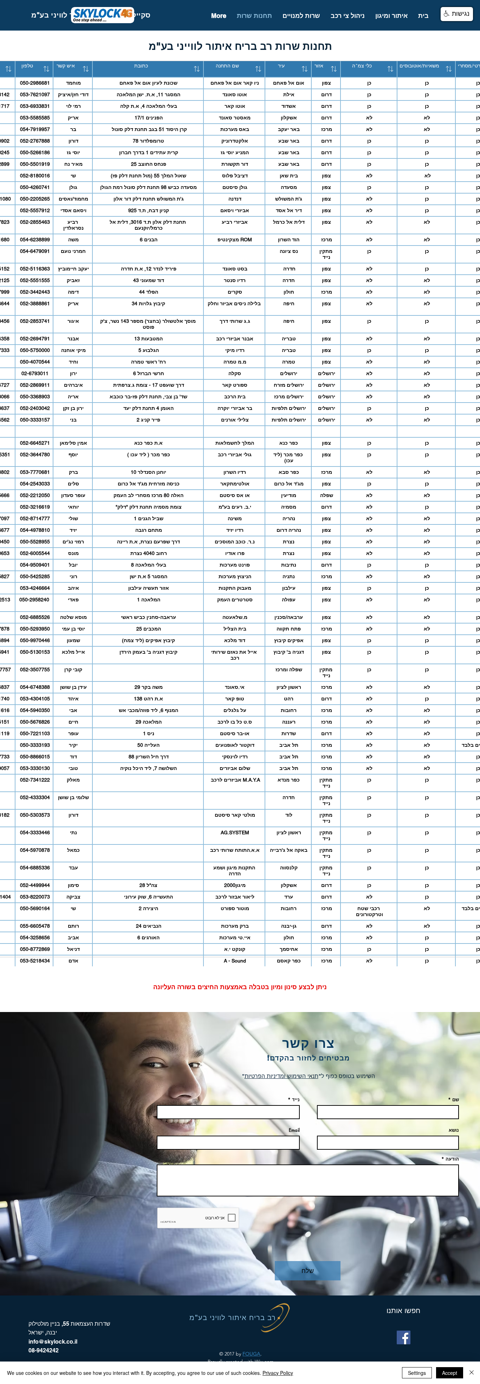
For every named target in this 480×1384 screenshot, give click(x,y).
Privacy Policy (277, 1372)
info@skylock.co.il (52, 1341)
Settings (417, 1372)
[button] (457, 14)
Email (294, 1130)
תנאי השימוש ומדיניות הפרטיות (281, 1076)
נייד (296, 1099)
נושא (454, 1130)
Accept (449, 1372)
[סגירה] (471, 1372)
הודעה (452, 1159)
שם (455, 1099)
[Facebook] (403, 1337)
